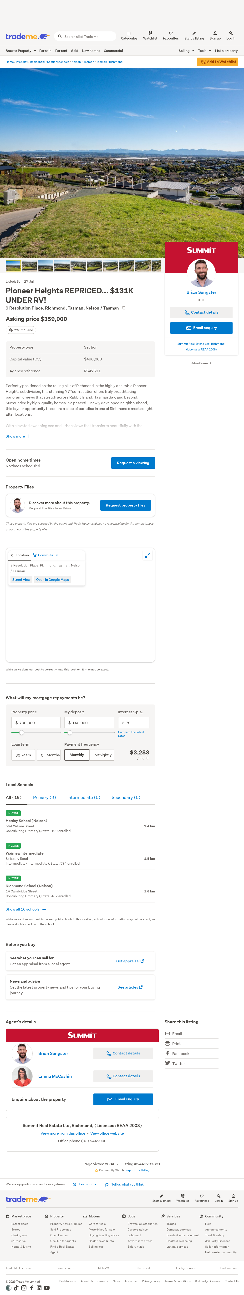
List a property (226, 50)
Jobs (131, 1216)
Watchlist (182, 1201)
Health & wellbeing (179, 1241)
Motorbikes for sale (102, 1229)
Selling (184, 50)
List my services (177, 1247)
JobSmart (134, 1235)
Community (214, 1216)
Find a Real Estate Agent (62, 1249)
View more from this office (63, 1133)
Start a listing (161, 1201)
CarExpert (143, 1268)
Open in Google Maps (52, 579)
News (116, 1281)
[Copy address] (124, 307)
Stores (15, 1229)
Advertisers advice (140, 1241)
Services (173, 1216)
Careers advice (138, 1229)
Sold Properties (60, 1229)
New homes (91, 50)
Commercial (113, 50)
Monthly (77, 754)
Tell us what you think (127, 1184)
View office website (107, 1133)
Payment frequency (81, 744)
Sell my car (96, 1247)
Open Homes (59, 1235)
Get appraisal (128, 960)
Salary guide (136, 1247)
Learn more (87, 1184)
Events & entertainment (183, 1235)
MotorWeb (105, 1268)
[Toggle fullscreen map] (147, 555)
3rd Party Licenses (217, 1241)
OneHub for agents (63, 1241)
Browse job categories (143, 1224)
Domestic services (179, 1229)
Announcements (216, 1229)
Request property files (125, 505)
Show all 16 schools (23, 908)
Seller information (217, 1247)
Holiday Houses (185, 1268)
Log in (230, 38)
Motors (94, 1216)
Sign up (215, 38)
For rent (61, 50)
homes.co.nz (65, 1268)
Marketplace (21, 1216)
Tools (202, 50)
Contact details (126, 1053)
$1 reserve (18, 1241)
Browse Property (19, 50)
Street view (21, 579)
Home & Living (21, 1247)
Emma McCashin (55, 1076)
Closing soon (19, 1235)
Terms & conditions (178, 1281)
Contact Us (232, 1281)
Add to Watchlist (221, 61)
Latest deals (19, 1224)
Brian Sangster (201, 292)
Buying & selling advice (104, 1235)
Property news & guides (66, 1224)
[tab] (19, 555)
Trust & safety (214, 1235)
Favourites (202, 1201)
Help (208, 1224)
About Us (87, 1281)
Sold (74, 50)
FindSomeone (229, 1268)
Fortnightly (102, 754)
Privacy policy (151, 1281)
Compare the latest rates (131, 734)
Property (57, 1216)
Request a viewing (133, 462)
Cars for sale (97, 1224)
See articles (128, 987)
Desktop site (67, 1281)
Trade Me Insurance (19, 1268)
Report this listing (137, 1170)
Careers (102, 1281)
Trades (171, 1224)
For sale (45, 50)
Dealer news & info (101, 1241)
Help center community (221, 1252)
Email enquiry (205, 327)
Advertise (131, 1281)
